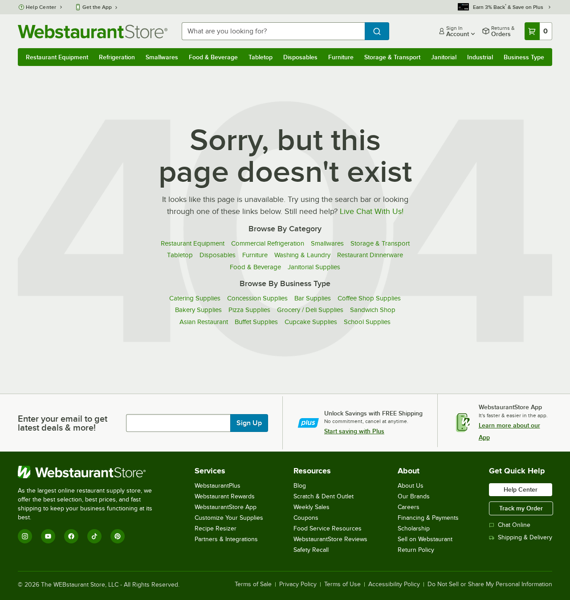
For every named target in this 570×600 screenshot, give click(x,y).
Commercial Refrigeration (267, 243)
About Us (410, 485)
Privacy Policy (298, 584)
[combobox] (273, 31)
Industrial (480, 57)
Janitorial (443, 57)
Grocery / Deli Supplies (310, 309)
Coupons (305, 517)
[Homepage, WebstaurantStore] (92, 31)
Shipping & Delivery (525, 537)
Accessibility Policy (394, 584)
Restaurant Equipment (57, 57)
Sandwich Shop (372, 309)
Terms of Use (342, 584)
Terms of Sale (253, 584)
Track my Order (521, 508)
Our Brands (414, 496)
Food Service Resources (327, 528)
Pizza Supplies (249, 309)
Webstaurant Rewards (225, 496)
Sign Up (249, 423)
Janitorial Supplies (314, 267)
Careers (408, 507)
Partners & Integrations (226, 539)
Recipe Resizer (215, 528)
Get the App (97, 7)
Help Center (41, 7)
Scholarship (414, 528)
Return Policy (416, 550)
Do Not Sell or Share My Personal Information (490, 584)
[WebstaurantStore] (91, 472)
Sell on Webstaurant (425, 539)
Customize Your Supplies (229, 517)
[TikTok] (94, 536)
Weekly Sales (311, 507)
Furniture (341, 57)
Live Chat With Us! (371, 211)
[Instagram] (25, 536)
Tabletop (260, 57)
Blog (299, 485)
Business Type (524, 57)
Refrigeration (117, 57)
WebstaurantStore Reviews (330, 539)
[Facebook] (71, 536)
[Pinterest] (117, 536)
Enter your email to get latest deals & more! (62, 423)
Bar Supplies (312, 298)
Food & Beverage (213, 57)
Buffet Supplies (256, 321)
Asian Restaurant (203, 321)
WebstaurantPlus (217, 485)
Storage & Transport (392, 57)
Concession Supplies (257, 298)
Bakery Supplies (198, 309)
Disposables (300, 57)
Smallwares (162, 57)
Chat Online (514, 525)
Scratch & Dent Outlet (323, 496)
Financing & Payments (428, 517)
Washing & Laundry (302, 255)
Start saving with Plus (354, 431)
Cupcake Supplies (311, 321)
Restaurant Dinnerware (370, 255)
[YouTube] (48, 536)
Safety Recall (311, 550)
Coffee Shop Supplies (369, 298)
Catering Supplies (194, 298)
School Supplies (367, 321)
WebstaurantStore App (225, 507)
